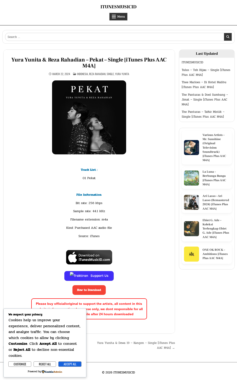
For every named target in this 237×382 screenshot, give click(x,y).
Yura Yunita (122, 74)
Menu (121, 16)
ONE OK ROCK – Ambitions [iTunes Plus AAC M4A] (215, 254)
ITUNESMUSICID (118, 7)
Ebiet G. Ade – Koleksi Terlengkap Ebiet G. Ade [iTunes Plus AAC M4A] (216, 228)
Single (110, 74)
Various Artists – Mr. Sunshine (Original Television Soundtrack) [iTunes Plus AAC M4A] (214, 147)
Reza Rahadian (97, 74)
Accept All (70, 364)
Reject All (45, 364)
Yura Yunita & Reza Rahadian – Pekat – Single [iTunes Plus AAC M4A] (89, 62)
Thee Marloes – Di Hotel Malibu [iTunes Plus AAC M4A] (204, 84)
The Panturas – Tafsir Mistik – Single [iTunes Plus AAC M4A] (203, 114)
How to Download (89, 290)
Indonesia (82, 74)
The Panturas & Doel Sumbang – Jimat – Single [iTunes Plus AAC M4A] (205, 99)
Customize (20, 364)
